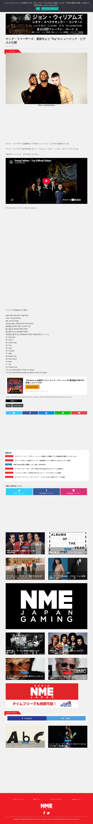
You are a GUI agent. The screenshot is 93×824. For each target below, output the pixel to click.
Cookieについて (76, 799)
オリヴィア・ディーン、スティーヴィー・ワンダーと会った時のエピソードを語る (40, 477)
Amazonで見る (32, 387)
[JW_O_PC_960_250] (46, 24)
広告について (36, 799)
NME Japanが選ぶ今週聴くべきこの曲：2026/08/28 (29, 464)
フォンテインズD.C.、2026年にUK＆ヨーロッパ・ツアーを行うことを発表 (38, 473)
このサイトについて (18, 799)
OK (38, 9)
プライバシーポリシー (56, 799)
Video (9, 405)
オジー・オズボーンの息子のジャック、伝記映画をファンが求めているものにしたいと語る (43, 460)
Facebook (27, 718)
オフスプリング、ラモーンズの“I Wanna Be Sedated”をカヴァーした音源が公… (40, 469)
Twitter (67, 718)
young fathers (18, 405)
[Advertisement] (46, 124)
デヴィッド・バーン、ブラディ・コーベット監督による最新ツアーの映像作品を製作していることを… (46, 456)
